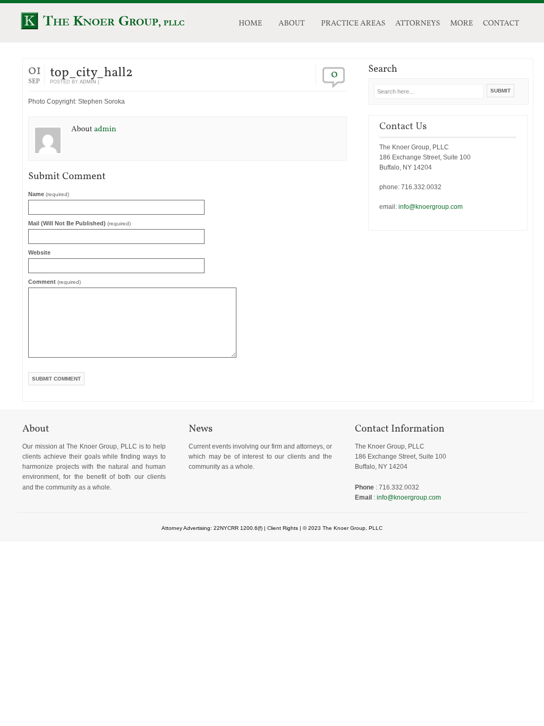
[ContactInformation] (426, 428)
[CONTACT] (501, 24)
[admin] (105, 128)
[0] (334, 73)
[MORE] (458, 24)
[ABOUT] (291, 24)
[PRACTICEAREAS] (350, 24)
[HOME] (250, 24)
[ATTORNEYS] (414, 24)
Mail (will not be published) (79, 223)
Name (48, 194)
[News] (260, 428)
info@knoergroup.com (430, 206)
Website (39, 252)
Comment (54, 281)
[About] (94, 428)
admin (88, 82)
